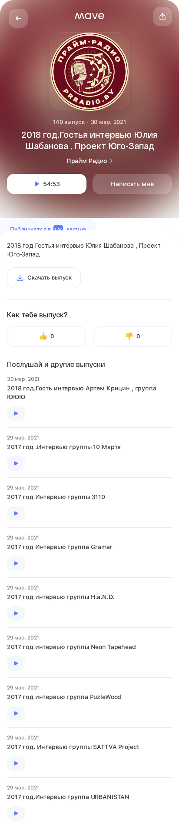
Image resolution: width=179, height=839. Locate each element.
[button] (89, 16)
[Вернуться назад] (18, 18)
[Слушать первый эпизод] (16, 413)
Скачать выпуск (49, 277)
